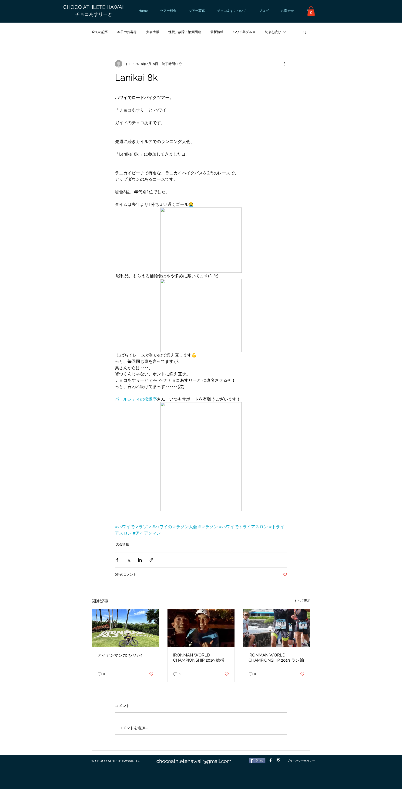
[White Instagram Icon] (278, 760)
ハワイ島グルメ (244, 32)
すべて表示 (302, 600)
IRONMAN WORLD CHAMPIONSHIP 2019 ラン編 (276, 658)
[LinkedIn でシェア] (140, 560)
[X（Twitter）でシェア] (128, 560)
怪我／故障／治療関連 (184, 32)
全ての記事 (100, 32)
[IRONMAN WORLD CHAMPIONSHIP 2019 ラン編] (276, 628)
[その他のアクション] (284, 64)
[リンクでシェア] (151, 560)
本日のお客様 (127, 32)
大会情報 (152, 32)
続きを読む (273, 32)
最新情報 (216, 32)
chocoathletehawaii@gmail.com (193, 761)
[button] (311, 11)
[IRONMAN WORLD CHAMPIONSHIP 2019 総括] (201, 628)
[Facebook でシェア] (117, 560)
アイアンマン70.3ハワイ (120, 655)
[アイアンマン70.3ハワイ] (125, 628)
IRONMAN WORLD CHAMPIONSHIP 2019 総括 (198, 658)
